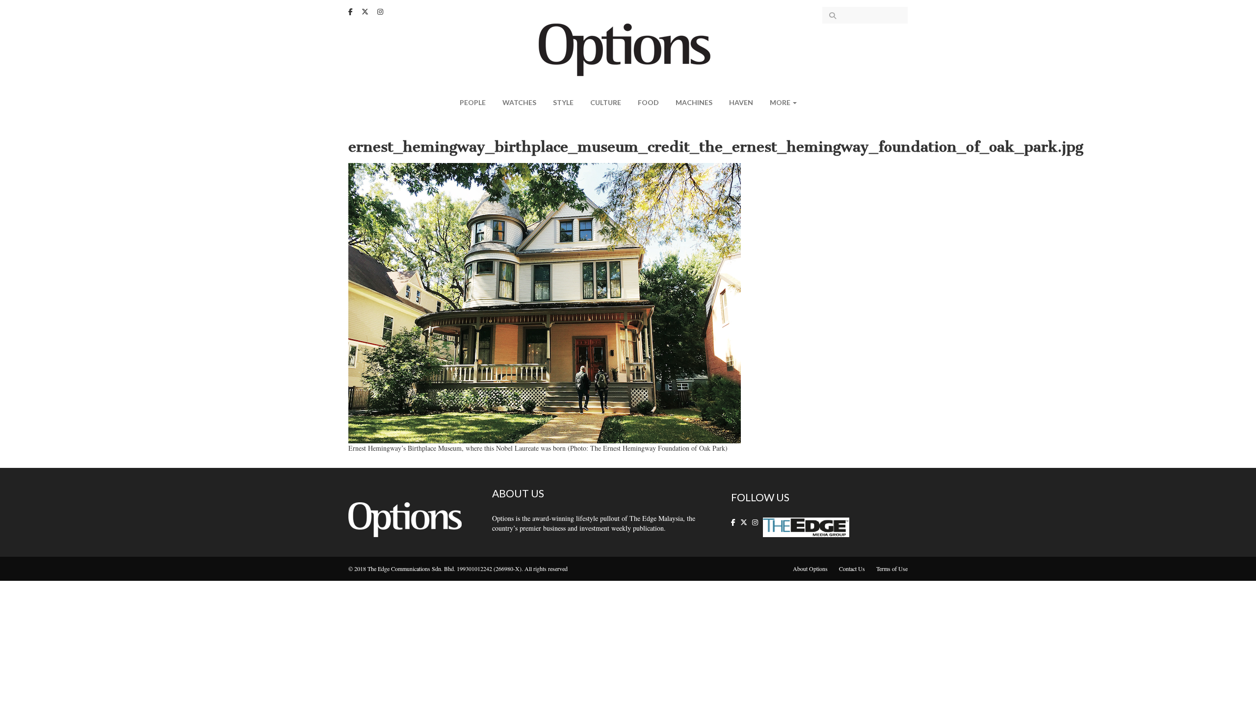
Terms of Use (892, 568)
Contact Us (852, 568)
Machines (694, 102)
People (473, 102)
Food (648, 102)
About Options (810, 568)
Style (563, 102)
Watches (519, 102)
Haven (741, 102)
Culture (605, 102)
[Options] (628, 49)
